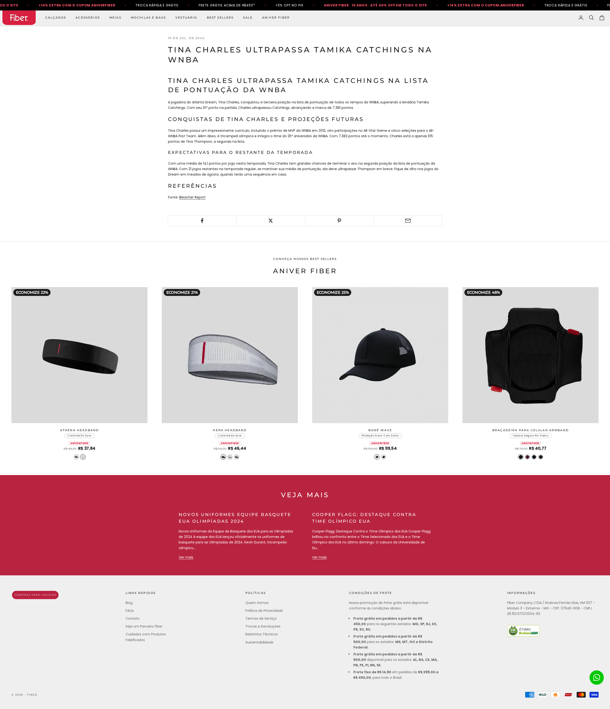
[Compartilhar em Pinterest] (339, 220)
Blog (129, 602)
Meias (115, 17)
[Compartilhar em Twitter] (271, 220)
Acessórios (88, 17)
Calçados (55, 17)
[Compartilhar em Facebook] (202, 220)
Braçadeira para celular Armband (530, 430)
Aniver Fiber (276, 17)
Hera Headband (230, 430)
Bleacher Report (192, 197)
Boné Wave (380, 430)
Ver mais (186, 557)
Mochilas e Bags (148, 17)
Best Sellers (220, 17)
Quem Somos (257, 602)
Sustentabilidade (259, 642)
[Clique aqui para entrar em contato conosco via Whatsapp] (597, 677)
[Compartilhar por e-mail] (408, 220)
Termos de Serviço (261, 618)
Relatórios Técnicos (261, 634)
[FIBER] (35, 595)
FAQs (130, 610)
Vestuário (186, 17)
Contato (133, 618)
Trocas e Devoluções (262, 626)
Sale (248, 17)
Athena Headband (79, 430)
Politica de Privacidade (264, 610)
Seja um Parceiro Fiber (144, 626)
